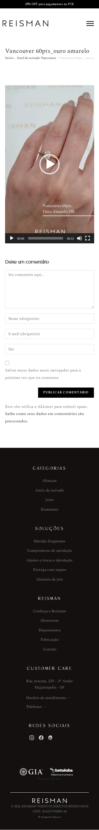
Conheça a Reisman (49, 611)
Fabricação (50, 640)
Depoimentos (50, 630)
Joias (49, 500)
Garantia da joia (49, 579)
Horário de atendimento (46, 698)
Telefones (34, 707)
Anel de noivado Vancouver (36, 58)
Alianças (49, 481)
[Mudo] (79, 238)
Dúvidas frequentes (49, 541)
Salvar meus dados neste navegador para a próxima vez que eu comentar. (43, 374)
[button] (49, 164)
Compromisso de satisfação (49, 551)
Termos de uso (49, 779)
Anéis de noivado (49, 490)
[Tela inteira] (87, 238)
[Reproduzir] (11, 238)
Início (9, 58)
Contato (49, 649)
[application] (49, 164)
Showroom (50, 621)
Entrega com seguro (49, 570)
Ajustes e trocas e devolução (49, 560)
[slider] (45, 238)
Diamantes (49, 509)
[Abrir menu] (90, 23)
